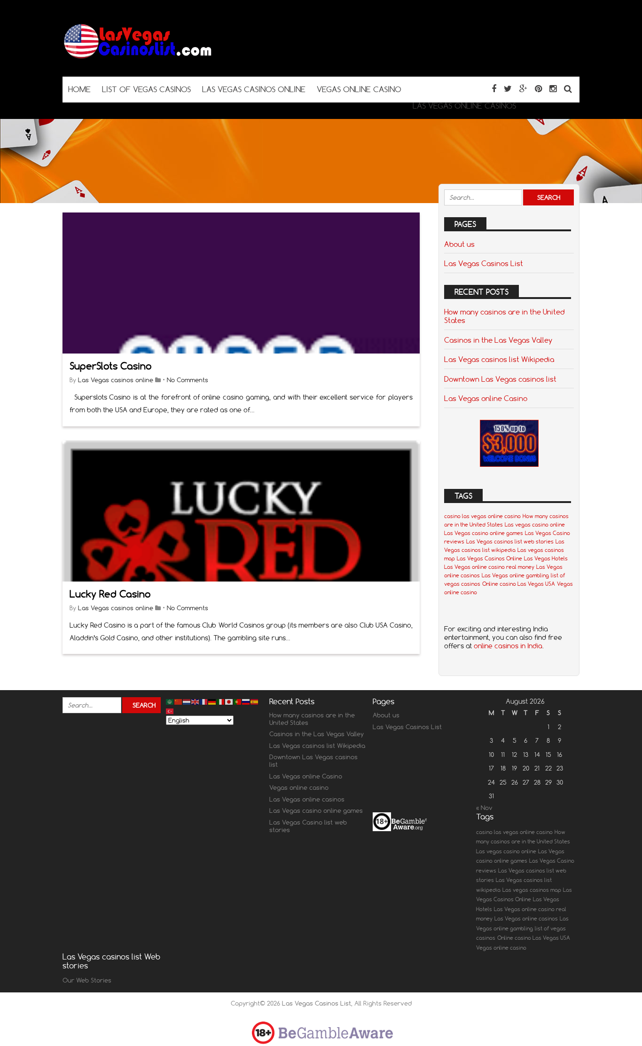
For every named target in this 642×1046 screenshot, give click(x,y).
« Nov (484, 807)
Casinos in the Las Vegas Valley (498, 340)
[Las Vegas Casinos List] (138, 58)
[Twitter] (508, 88)
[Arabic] (170, 701)
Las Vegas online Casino (485, 398)
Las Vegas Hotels (546, 558)
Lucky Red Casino (110, 594)
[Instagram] (552, 88)
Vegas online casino (299, 787)
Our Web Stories (87, 980)
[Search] (568, 88)
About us (459, 244)
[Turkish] (170, 710)
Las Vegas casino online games (483, 533)
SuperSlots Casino (111, 366)
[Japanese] (229, 701)
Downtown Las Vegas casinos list (500, 379)
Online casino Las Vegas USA (518, 584)
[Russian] (246, 701)
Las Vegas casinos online (115, 380)
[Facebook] (494, 88)
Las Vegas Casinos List (483, 263)
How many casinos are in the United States (504, 316)
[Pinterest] (538, 88)
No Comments (187, 380)
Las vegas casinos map (531, 890)
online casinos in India (508, 646)
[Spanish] (255, 701)
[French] (204, 701)
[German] (212, 701)
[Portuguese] (238, 701)
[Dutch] (187, 701)
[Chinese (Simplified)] (178, 701)
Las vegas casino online (535, 524)
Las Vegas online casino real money (489, 567)
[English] (195, 701)
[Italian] (221, 701)
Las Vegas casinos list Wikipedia (499, 359)
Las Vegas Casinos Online (489, 558)
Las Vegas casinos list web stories (510, 541)
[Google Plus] (523, 88)
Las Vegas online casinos (306, 799)
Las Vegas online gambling (515, 575)
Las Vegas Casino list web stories (308, 826)
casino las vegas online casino (482, 516)
